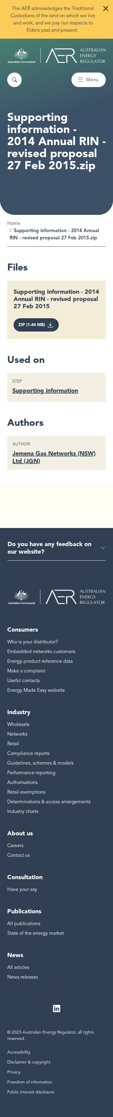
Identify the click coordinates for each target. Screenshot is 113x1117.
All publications (23, 924)
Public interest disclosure (31, 1092)
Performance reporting (31, 773)
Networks (17, 734)
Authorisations (22, 782)
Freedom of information (29, 1082)
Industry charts (22, 811)
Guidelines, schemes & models (40, 763)
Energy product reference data (40, 661)
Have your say (22, 889)
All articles (18, 967)
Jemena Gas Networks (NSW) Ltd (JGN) (54, 457)
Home (13, 223)
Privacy (13, 1072)
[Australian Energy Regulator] (56, 55)
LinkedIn (57, 1008)
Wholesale (18, 724)
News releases (22, 977)
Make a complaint (26, 671)
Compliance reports (28, 753)
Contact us (18, 855)
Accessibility (18, 1052)
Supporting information (45, 390)
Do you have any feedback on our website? (49, 547)
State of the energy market (35, 933)
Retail (13, 744)
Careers (15, 846)
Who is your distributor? (32, 642)
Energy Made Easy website (36, 690)
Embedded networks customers (41, 652)
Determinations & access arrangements (49, 802)
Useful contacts (23, 681)
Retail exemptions (26, 792)
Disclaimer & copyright (28, 1062)
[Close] (106, 8)
